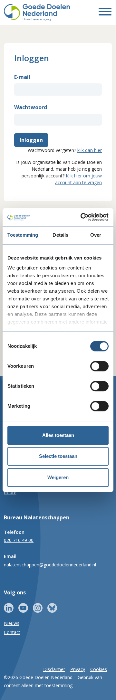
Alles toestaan (58, 435)
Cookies (98, 669)
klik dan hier (89, 150)
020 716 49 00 (19, 540)
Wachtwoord (30, 107)
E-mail (22, 76)
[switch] (99, 366)
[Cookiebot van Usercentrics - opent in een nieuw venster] (82, 217)
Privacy (77, 669)
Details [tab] (60, 235)
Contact (12, 632)
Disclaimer (54, 669)
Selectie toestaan (58, 456)
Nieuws (11, 623)
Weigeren (58, 477)
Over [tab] (95, 235)
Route (10, 492)
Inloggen (31, 140)
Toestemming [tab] (22, 235)
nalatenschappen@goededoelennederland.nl (50, 565)
